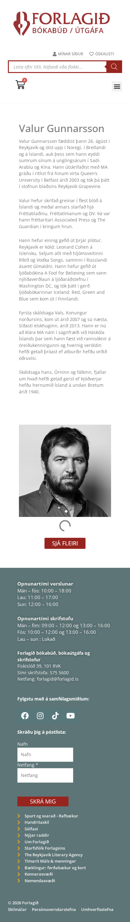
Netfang (27, 765)
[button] (117, 86)
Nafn (22, 744)
